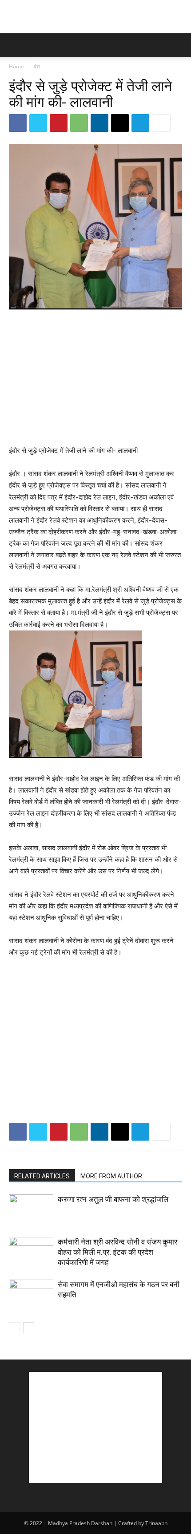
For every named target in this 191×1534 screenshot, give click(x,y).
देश (37, 66)
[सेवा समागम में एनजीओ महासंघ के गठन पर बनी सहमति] (31, 1295)
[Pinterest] (59, 123)
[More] (161, 123)
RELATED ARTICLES (42, 1176)
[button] (15, 45)
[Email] (120, 123)
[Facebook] (18, 123)
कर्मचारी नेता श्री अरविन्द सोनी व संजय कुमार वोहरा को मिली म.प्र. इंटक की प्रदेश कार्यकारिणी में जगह (117, 1252)
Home (16, 66)
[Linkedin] (99, 123)
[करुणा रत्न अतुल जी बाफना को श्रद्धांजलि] (31, 1209)
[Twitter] (38, 123)
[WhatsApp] (79, 123)
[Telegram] (140, 123)
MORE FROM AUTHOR (111, 1176)
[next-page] (28, 1327)
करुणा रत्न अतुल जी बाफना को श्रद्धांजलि (113, 1199)
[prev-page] (14, 1327)
